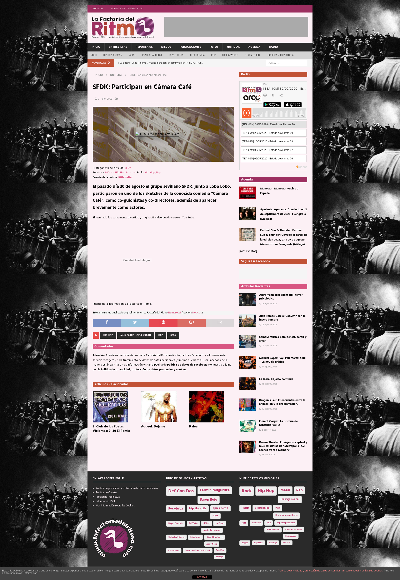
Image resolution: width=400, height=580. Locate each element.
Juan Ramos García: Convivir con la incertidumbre (282, 318)
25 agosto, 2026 (269, 325)
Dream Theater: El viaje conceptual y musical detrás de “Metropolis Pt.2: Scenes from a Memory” (283, 446)
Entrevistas (118, 47)
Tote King (220, 550)
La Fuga (220, 523)
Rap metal (258, 542)
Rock (94, 55)
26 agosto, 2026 (269, 304)
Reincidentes (173, 550)
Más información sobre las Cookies (115, 506)
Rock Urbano (290, 536)
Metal (132, 55)
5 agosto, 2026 (269, 430)
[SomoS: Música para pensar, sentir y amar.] (247, 341)
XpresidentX (220, 508)
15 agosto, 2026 (269, 384)
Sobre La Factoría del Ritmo (127, 9)
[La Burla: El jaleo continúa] (247, 383)
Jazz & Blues (176, 55)
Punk (245, 508)
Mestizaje (273, 542)
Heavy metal (289, 499)
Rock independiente (286, 515)
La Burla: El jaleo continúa (276, 379)
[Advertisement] (240, 26)
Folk (269, 522)
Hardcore (256, 523)
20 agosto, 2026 (269, 346)
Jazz (244, 523)
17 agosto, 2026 (269, 367)
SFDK (128, 168)
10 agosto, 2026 (269, 409)
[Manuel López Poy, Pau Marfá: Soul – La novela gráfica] (247, 362)
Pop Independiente (286, 522)
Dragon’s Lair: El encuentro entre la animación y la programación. (282, 402)
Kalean (194, 426)
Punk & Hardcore (152, 55)
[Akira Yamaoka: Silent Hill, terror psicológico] (247, 299)
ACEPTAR (202, 577)
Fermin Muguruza (215, 490)
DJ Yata (193, 523)
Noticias (233, 47)
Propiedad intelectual (108, 497)
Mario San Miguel (212, 530)
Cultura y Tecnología (281, 55)
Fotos (214, 47)
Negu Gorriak (175, 523)
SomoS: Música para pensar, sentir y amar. (282, 339)
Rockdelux (175, 508)
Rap (158, 172)
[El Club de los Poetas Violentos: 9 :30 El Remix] (115, 406)
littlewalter (125, 177)
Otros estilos (253, 55)
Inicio (96, 47)
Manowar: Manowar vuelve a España (279, 191)
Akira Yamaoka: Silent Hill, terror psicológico (280, 297)
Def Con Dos (181, 491)
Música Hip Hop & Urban (120, 172)
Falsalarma (195, 537)
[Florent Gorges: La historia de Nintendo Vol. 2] (247, 426)
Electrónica (197, 55)
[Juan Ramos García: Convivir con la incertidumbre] (247, 320)
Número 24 (174, 313)
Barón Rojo (208, 499)
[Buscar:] (286, 63)
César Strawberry (214, 537)
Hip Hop (150, 172)
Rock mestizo (273, 529)
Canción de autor (293, 529)
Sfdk (173, 335)
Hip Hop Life (197, 508)
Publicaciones (190, 47)
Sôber (207, 523)
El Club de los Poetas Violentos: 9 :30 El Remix (111, 429)
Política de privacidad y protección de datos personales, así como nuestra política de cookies (330, 570)
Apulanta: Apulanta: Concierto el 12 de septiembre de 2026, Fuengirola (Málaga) (283, 214)
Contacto (97, 9)
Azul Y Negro (211, 544)
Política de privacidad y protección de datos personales (127, 488)
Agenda (254, 47)
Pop (213, 55)
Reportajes (144, 47)
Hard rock (286, 542)
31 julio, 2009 (105, 99)
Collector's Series (176, 537)
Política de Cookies (106, 492)
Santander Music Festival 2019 (197, 550)
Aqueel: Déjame (153, 426)
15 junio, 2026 (268, 455)
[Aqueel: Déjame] (163, 406)
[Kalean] (211, 406)
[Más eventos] (248, 251)
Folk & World (230, 55)
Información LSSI (105, 501)
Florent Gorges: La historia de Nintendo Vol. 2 (278, 423)
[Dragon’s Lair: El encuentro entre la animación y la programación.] (247, 404)
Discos (166, 47)
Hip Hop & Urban (112, 55)
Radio (273, 47)
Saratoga (219, 557)
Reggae (245, 542)
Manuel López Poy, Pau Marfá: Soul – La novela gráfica (282, 360)
